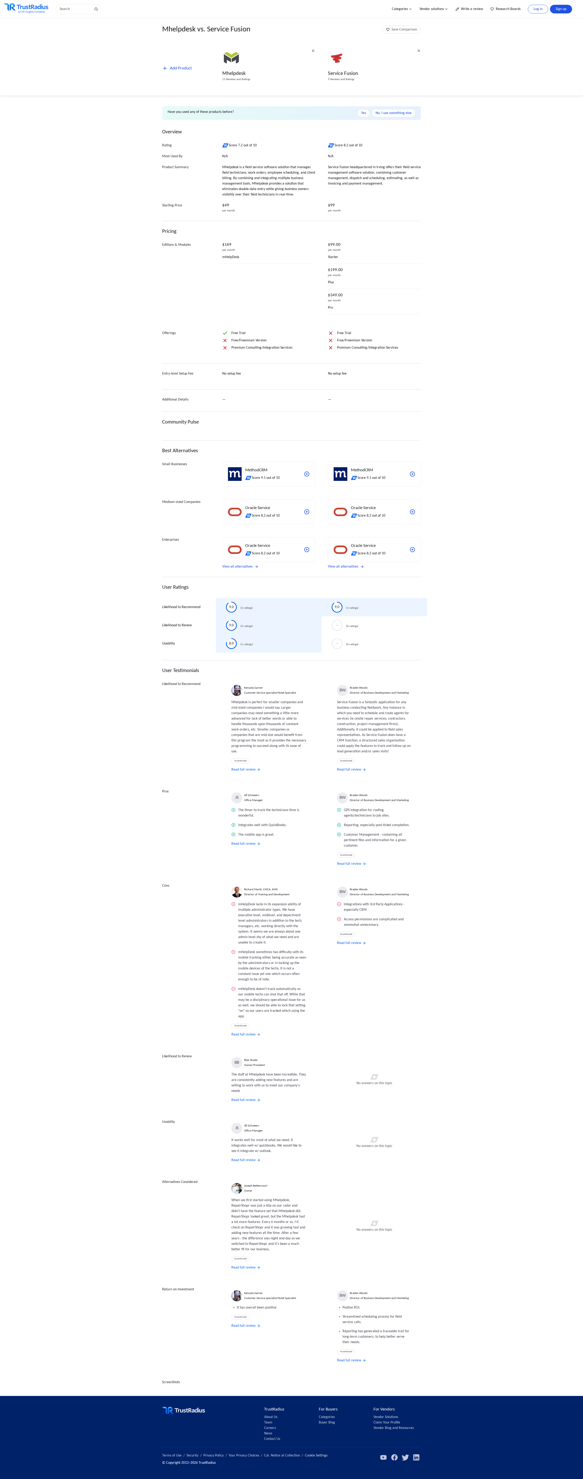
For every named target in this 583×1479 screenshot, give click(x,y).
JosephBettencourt (255, 1185)
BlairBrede (250, 1060)
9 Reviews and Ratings (341, 79)
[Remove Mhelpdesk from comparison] (313, 51)
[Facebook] (394, 1457)
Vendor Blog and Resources (393, 1428)
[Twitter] (405, 1457)
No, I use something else (394, 113)
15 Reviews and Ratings (236, 79)
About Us (270, 1417)
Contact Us (272, 1439)
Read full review (243, 769)
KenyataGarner (253, 687)
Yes (363, 113)
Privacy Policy (213, 1455)
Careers (270, 1428)
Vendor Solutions (385, 1417)
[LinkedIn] (416, 1457)
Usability (168, 643)
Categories (400, 9)
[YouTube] (383, 1457)
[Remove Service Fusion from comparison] (419, 51)
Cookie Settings (316, 1455)
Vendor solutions (431, 9)
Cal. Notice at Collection (282, 1455)
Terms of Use (172, 1455)
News (268, 1433)
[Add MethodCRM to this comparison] (306, 474)
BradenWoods (359, 687)
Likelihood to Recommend (181, 607)
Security (192, 1455)
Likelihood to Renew (177, 625)
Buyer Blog (327, 1422)
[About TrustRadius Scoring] (225, 145)
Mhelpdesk (233, 73)
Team (268, 1422)
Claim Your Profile (386, 1422)
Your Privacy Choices (244, 1455)
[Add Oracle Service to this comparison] (306, 512)
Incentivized (240, 761)
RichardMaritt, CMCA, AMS (261, 889)
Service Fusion (343, 73)
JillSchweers (251, 795)
